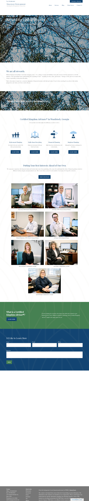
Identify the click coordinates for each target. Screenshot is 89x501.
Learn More (11, 319)
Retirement (28, 491)
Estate (27, 494)
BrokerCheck (73, 490)
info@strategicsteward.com (12, 500)
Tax (27, 498)
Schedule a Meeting (76, 1)
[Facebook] (67, 1)
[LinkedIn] (59, 1)
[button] (50, 5)
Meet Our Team (44, 177)
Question (8, 350)
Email (33, 342)
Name (7, 342)
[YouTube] (63, 1)
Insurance (28, 496)
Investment (28, 493)
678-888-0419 (11, 1)
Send (9, 362)
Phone (59, 342)
